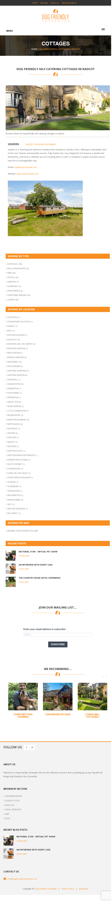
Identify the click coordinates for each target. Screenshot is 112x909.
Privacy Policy (67, 888)
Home (34, 2)
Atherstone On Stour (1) (20, 321)
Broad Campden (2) (17, 357)
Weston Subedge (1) (17, 508)
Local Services (13, 809)
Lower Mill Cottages (58, 716)
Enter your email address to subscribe (44, 629)
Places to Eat (12, 800)
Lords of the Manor (92, 716)
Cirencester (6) (15, 384)
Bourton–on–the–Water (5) (21, 343)
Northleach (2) (15, 424)
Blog (7, 818)
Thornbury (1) (14, 486)
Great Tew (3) (14, 401)
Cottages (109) (14, 264)
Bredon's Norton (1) (17, 348)
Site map (44, 2)
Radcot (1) (12, 442)
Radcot (76, 49)
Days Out (9, 805)
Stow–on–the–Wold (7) (19, 473)
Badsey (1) (12, 326)
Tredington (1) (14, 490)
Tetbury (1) (13, 482)
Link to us (55, 2)
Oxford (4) (12, 433)
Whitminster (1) (15, 495)
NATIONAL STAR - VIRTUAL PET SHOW (38, 551)
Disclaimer (84, 888)
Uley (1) (11, 504)
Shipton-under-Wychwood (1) (22, 455)
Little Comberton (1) (18, 410)
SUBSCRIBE (58, 644)
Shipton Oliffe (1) (16, 450)
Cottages (64, 49)
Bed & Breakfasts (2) (18, 268)
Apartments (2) (15, 290)
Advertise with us (69, 2)
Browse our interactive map (22, 530)
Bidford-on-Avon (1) (17, 335)
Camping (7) (13, 281)
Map (7, 814)
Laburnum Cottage (23, 714)
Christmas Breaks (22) (18, 295)
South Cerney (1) (16, 464)
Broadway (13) (14, 361)
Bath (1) (11, 330)
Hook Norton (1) (15, 406)
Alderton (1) (13, 317)
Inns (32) (11, 272)
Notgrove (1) (13, 428)
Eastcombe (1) (14, 392)
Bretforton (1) (15, 352)
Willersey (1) (14, 513)
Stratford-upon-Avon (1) (20, 477)
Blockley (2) (13, 339)
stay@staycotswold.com (25, 167)
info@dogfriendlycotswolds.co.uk (22, 879)
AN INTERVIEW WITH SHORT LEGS (36, 564)
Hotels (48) (12, 277)
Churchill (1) (13, 379)
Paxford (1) (13, 437)
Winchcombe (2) (15, 499)
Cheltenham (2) (15, 366)
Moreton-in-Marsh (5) (18, 419)
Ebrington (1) (14, 397)
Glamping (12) (14, 286)
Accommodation (48, 49)
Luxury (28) (12, 299)
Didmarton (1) (14, 388)
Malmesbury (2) (15, 415)
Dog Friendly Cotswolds (45, 888)
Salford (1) (13, 446)
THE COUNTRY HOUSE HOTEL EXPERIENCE (39, 577)
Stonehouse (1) (15, 468)
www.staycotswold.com (27, 173)
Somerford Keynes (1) (19, 459)
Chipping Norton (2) (17, 375)
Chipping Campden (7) (18, 370)
